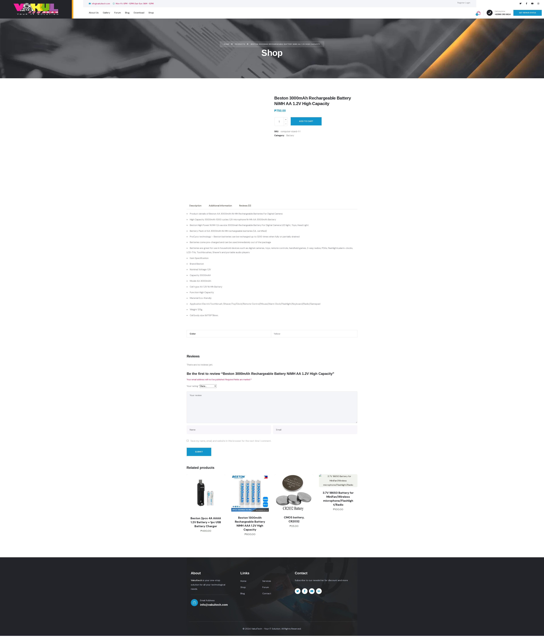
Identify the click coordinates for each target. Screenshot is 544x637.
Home (243, 581)
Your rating (193, 386)
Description (195, 205)
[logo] (35, 9)
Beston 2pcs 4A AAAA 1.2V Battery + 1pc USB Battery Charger (206, 522)
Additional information (220, 205)
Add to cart (306, 121)
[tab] (195, 205)
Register (461, 3)
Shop (243, 587)
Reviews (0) (245, 205)
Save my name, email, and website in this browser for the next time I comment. (231, 440)
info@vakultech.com (100, 3)
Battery (290, 135)
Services (266, 581)
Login (467, 3)
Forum (265, 587)
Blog (242, 593)
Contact (266, 593)
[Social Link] (520, 3)
